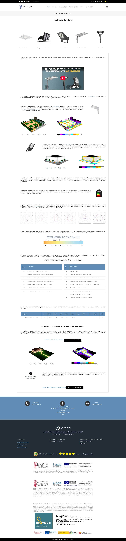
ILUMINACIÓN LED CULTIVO (56, 441)
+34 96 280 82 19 (36, 404)
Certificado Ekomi (22, 447)
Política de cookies (22, 444)
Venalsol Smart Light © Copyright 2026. (63, 539)
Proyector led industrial (63, 48)
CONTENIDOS (21, 439)
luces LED (92, 96)
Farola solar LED (81, 48)
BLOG (81, 7)
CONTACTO (89, 7)
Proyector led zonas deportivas (44, 48)
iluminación (56, 106)
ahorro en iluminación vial (31, 109)
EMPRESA (54, 7)
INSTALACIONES (73, 7)
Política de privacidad (23, 442)
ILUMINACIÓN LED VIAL (86, 441)
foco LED (68, 144)
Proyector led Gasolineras (25, 48)
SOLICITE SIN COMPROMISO (73, 340)
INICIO (48, 7)
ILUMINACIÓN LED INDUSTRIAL (57, 439)
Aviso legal (20, 445)
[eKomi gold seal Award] (36, 454)
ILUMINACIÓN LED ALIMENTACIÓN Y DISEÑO (91, 439)
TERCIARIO (83, 443)
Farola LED (100, 48)
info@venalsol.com (97, 404)
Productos (63, 7)
